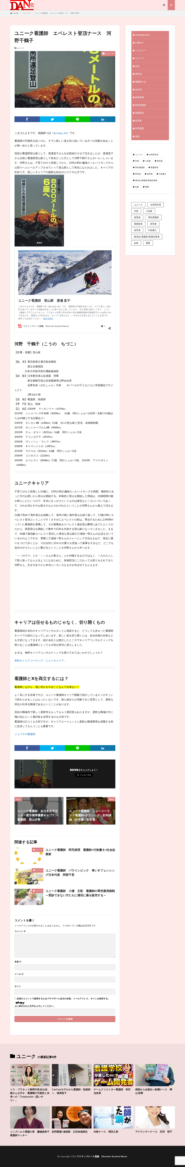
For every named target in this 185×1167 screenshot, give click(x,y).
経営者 (138, 120)
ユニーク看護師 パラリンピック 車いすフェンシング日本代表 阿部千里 (80, 872)
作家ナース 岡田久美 (106, 1131)
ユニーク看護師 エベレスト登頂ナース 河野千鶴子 (57, 13)
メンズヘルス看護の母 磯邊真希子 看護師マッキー (30, 1133)
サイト (17, 986)
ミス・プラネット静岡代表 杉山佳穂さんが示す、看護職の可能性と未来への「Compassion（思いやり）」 (29, 1095)
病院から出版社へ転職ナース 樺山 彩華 (153, 1091)
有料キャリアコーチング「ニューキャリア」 (40, 660)
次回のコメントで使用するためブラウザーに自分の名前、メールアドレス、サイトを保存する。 (63, 998)
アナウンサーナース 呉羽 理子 (153, 1131)
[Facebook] (27, 119)
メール (19, 974)
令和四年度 (153, 154)
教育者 (160, 161)
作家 (137, 161)
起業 (137, 187)
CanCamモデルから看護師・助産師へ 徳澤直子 (71, 1091)
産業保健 (139, 97)
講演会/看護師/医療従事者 (146, 180)
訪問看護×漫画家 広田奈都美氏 (70, 1131)
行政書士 (162, 174)
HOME (15, 13)
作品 (137, 66)
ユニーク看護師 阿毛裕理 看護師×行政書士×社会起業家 (80, 852)
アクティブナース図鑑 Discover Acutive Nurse (102, 1156)
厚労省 (138, 74)
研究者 (138, 174)
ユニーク (26, 13)
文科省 (138, 89)
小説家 (148, 161)
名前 (17, 962)
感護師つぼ (140, 81)
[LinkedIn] (102, 119)
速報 (137, 136)
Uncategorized (142, 34)
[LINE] (77, 119)
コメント (20, 931)
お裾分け (139, 42)
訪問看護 (139, 128)
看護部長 (139, 112)
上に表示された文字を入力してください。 (35, 1006)
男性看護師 (140, 105)
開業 (147, 187)
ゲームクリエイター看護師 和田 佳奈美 (112, 1091)
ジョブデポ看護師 (24, 734)
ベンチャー (140, 50)
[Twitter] (52, 119)
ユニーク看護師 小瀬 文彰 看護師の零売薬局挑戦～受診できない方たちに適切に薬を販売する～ (80, 893)
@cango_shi (60, 133)
